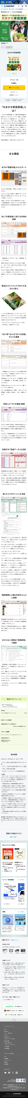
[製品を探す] (19, 6)
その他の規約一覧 (14, 1089)
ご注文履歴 (7, 1046)
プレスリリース (8, 1060)
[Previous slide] (4, 861)
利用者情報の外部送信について (14, 1086)
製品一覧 (6, 9)
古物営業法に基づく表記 (20, 1087)
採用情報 (6, 1064)
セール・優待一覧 (8, 1033)
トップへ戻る (14, 1020)
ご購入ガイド (20, 968)
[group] (7, 861)
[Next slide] (24, 861)
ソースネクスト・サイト (9, 1026)
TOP (1, 9)
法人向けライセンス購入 (10, 1038)
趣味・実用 (11, 9)
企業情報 (6, 1058)
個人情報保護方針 (11, 1084)
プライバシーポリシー (20, 1084)
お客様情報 (7, 1048)
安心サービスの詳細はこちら (19, 726)
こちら (3, 999)
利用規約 (5, 1084)
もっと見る (21, 879)
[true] (14, 95)
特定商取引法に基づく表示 (8, 1087)
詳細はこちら (14, 940)
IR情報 (6, 1062)
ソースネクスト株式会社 (9, 1053)
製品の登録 (7, 1041)
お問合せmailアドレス (5, 740)
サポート (6, 1035)
